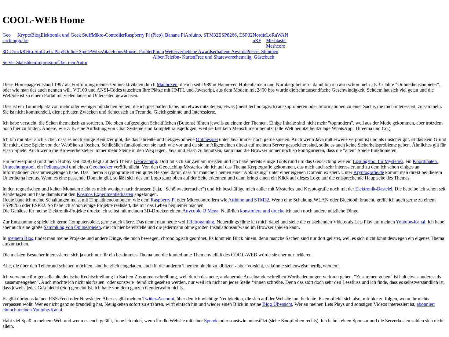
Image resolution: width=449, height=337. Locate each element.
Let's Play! (54, 51)
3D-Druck (12, 51)
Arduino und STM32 (248, 199)
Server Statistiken (19, 62)
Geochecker (100, 166)
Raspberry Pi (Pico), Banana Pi (155, 35)
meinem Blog (21, 238)
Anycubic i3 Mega (200, 210)
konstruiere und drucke (262, 210)
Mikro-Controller (108, 35)
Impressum (46, 62)
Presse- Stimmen (262, 51)
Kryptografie (24, 37)
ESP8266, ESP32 (235, 35)
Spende (211, 320)
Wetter (171, 51)
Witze (96, 51)
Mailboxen (167, 84)
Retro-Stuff (33, 51)
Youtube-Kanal (410, 221)
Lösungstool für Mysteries (378, 161)
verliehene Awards (195, 51)
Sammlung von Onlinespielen (72, 227)
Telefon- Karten (180, 57)
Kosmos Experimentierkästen (105, 194)
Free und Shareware (214, 57)
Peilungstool (56, 166)
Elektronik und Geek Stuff (66, 35)
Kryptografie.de (368, 172)
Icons (118, 51)
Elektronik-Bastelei (373, 188)
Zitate (107, 51)
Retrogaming (201, 221)
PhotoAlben (159, 54)
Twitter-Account (158, 298)
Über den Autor (72, 62)
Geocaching (9, 37)
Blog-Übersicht (277, 304)
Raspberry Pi (163, 199)
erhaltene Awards (229, 51)
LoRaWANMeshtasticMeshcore (277, 40)
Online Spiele (77, 51)
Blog (36, 35)
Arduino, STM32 (201, 35)
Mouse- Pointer (138, 51)
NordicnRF (259, 37)
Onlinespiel (207, 139)
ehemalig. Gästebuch (254, 57)
